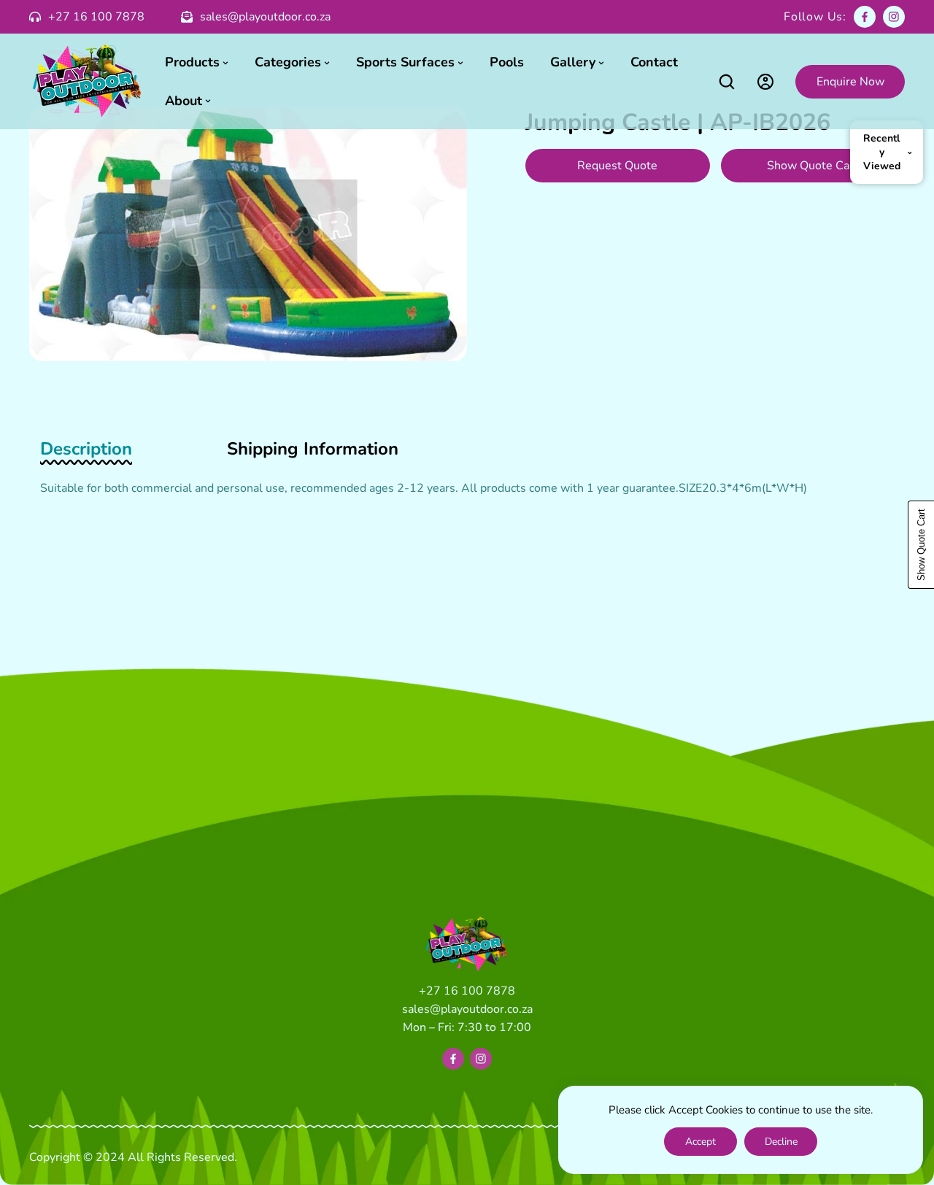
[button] (726, 81)
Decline (781, 1142)
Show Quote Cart (812, 166)
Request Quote (617, 166)
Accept (700, 1142)
